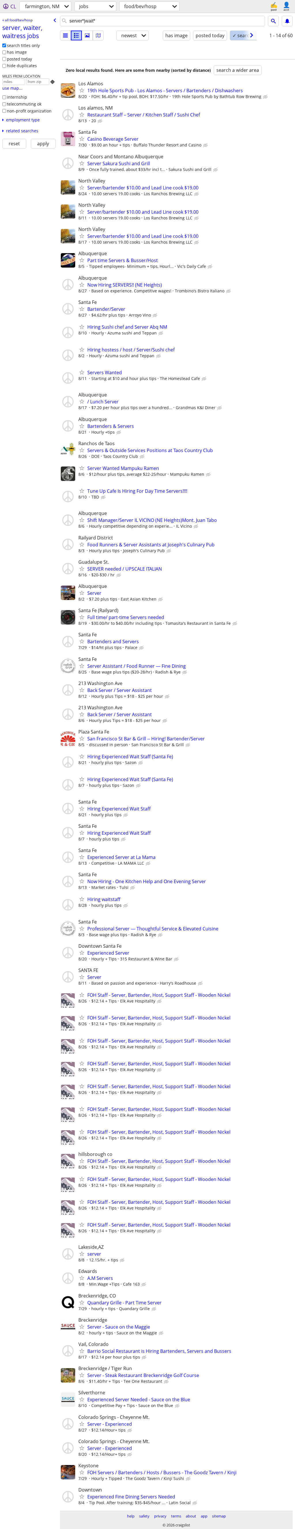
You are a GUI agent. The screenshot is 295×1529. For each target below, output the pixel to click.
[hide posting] (265, 97)
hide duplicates (22, 65)
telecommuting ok (24, 104)
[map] (98, 35)
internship (17, 97)
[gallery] (87, 35)
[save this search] (287, 21)
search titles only (23, 45)
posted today (19, 59)
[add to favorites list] (81, 90)
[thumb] (76, 35)
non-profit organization (29, 111)
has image (17, 52)
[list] (65, 35)
